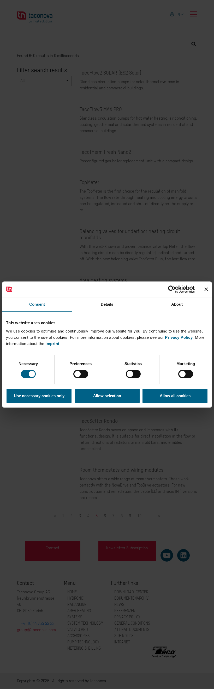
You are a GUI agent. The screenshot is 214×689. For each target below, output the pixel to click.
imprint (52, 343)
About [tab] (177, 304)
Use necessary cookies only (39, 395)
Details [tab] (107, 304)
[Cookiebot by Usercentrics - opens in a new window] (172, 289)
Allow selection (107, 395)
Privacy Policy (179, 337)
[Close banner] (206, 289)
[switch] (80, 374)
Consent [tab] (37, 304)
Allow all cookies (175, 395)
